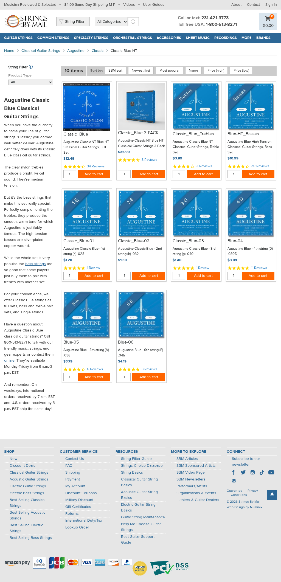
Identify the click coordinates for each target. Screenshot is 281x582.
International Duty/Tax (83, 520)
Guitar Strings (18, 38)
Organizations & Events (196, 493)
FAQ (68, 466)
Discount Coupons (81, 493)
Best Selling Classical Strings (27, 503)
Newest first (141, 70)
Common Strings (53, 38)
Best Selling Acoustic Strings (27, 515)
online (9, 360)
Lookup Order (77, 527)
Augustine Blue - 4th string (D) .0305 (250, 251)
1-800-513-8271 (221, 25)
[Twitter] (243, 473)
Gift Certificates (78, 507)
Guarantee (234, 491)
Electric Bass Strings (27, 493)
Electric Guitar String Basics (138, 507)
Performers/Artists (191, 486)
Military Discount (79, 500)
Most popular (169, 70)
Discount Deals (22, 466)
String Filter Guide (136, 459)
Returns (72, 514)
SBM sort (115, 70)
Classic (97, 51)
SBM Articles (187, 459)
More (246, 38)
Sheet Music (198, 38)
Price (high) (215, 70)
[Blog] (234, 482)
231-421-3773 (215, 18)
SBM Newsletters (191, 479)
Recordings (225, 38)
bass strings (35, 264)
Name (193, 70)
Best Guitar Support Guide (137, 539)
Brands (263, 38)
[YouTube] (271, 473)
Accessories (169, 38)
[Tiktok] (262, 473)
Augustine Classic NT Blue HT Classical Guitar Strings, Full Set (86, 147)
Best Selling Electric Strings (26, 528)
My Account (75, 486)
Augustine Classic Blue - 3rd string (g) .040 (194, 251)
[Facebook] (234, 473)
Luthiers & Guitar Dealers (197, 500)
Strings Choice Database (142, 466)
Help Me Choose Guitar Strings (141, 527)
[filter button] (31, 67)
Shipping (72, 472)
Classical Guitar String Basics (139, 482)
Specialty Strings (91, 38)
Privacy (253, 491)
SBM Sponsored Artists (196, 466)
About (236, 5)
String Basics (132, 472)
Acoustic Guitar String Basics (139, 495)
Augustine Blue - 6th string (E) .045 (140, 352)
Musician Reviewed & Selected (30, 5)
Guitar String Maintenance (143, 517)
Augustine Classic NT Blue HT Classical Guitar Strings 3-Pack (141, 143)
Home (9, 51)
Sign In (271, 5)
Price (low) (241, 70)
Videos (129, 5)
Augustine (76, 51)
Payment (72, 479)
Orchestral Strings (132, 38)
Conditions (239, 495)
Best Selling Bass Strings (31, 538)
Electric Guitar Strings (28, 486)
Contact (253, 5)
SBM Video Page (190, 472)
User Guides (153, 5)
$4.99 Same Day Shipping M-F (89, 5)
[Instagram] (252, 473)
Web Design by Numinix (244, 507)
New (13, 459)
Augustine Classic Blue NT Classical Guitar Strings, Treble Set (196, 147)
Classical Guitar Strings (40, 51)
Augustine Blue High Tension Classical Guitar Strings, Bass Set (249, 147)
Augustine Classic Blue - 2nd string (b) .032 (140, 251)
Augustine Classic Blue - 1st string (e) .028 (84, 251)
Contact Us (74, 459)
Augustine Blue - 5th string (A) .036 (86, 352)
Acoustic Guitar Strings (29, 479)
